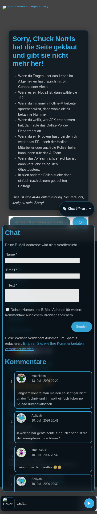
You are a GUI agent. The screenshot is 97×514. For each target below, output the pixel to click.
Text (12, 285)
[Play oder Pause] (89, 503)
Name (11, 254)
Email (11, 270)
